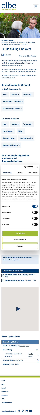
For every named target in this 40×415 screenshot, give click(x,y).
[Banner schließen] (37, 167)
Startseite (4, 42)
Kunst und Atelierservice (10, 145)
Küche (20, 131)
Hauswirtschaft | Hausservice (12, 102)
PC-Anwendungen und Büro (11, 109)
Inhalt (3, 381)
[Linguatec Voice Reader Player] (7, 55)
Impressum (4, 395)
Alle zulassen (20, 233)
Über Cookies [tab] (32, 172)
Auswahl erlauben (20, 239)
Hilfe (2, 384)
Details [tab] (20, 172)
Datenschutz (4, 391)
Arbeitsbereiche (8, 360)
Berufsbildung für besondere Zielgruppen (13, 355)
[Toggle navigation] (35, 6)
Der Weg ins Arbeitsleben (11, 346)
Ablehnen (20, 246)
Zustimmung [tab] (7, 172)
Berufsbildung (31, 42)
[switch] (35, 212)
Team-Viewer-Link (6, 402)
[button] (18, 309)
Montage (14, 95)
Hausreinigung (7, 131)
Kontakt (3, 388)
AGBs (2, 399)
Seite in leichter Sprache (28, 56)
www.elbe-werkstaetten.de (8, 411)
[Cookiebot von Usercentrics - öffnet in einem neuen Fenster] (25, 167)
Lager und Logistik (26, 138)
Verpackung (27, 95)
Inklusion (6, 364)
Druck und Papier (8, 138)
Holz (4, 95)
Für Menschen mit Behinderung (17, 42)
